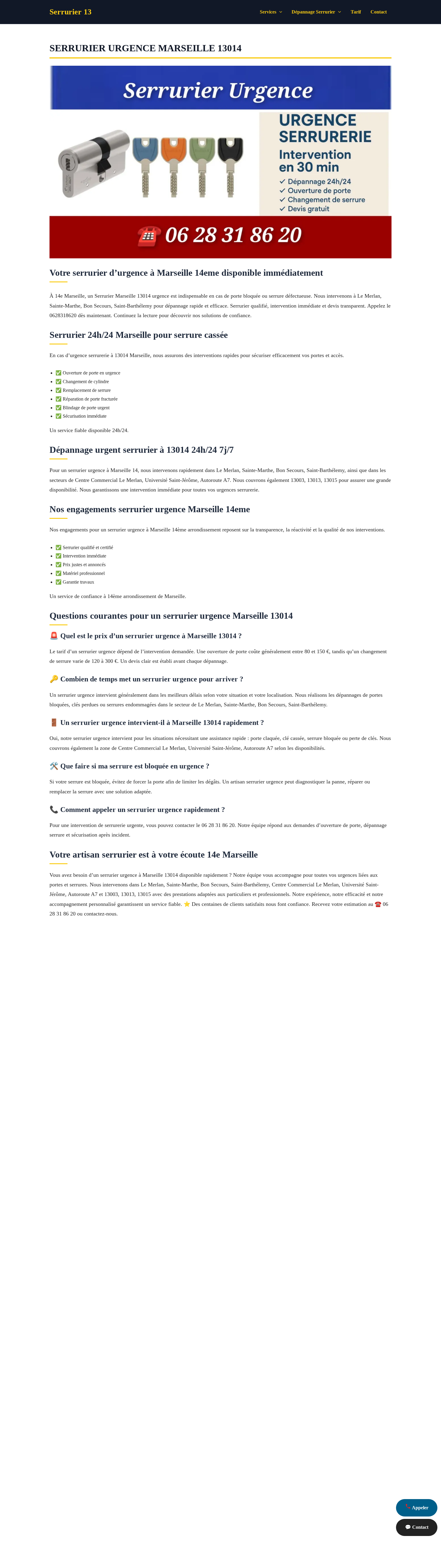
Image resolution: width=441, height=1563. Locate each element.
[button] (279, 12)
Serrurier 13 (71, 12)
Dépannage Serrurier (313, 11)
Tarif (356, 11)
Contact (378, 11)
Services (268, 11)
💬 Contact (416, 1527)
